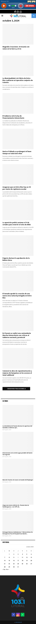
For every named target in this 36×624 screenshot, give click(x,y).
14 (4, 560)
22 (9, 563)
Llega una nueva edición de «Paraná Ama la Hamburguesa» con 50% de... (16, 506)
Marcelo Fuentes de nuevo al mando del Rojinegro (18, 480)
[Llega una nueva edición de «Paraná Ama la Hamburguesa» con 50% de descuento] (18, 494)
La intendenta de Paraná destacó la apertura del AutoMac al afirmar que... (17, 427)
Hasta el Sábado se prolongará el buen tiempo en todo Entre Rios (17, 152)
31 (18, 567)
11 (22, 557)
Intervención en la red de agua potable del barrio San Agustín (17, 454)
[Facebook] (13, 614)
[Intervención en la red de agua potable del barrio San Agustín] (18, 442)
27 (31, 563)
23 (13, 563)
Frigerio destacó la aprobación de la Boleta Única (16, 259)
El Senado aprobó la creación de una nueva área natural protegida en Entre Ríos (17, 295)
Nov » (7, 569)
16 (13, 560)
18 (22, 560)
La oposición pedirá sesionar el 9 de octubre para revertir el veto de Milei (17, 223)
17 (18, 560)
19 (26, 560)
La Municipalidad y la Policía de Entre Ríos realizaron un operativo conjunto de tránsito (18, 80)
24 (18, 563)
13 (31, 557)
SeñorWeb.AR (18, 622)
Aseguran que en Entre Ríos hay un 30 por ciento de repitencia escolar (17, 188)
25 (22, 563)
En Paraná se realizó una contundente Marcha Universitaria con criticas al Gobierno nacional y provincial (17, 335)
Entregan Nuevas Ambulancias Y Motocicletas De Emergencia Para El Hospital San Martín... (18, 533)
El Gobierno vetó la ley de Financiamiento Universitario (13, 117)
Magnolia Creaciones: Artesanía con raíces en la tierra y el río (16, 47)
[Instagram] (18, 614)
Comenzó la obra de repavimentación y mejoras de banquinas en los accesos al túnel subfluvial (17, 373)
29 (9, 567)
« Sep (4, 569)
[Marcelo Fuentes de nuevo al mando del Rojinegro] (18, 469)
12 (26, 557)
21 (4, 563)
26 (26, 563)
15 (9, 560)
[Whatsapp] (22, 614)
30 (13, 567)
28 (4, 567)
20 (31, 560)
